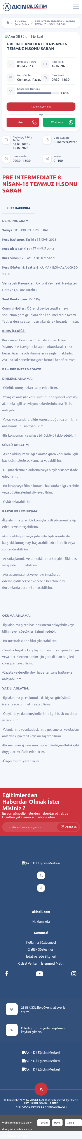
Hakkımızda (41, 921)
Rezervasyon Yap (41, 106)
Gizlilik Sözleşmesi (41, 949)
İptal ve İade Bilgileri (41, 956)
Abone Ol (71, 826)
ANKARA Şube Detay (22, 23)
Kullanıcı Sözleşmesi (41, 942)
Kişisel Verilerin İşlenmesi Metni (41, 963)
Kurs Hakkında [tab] (18, 207)
